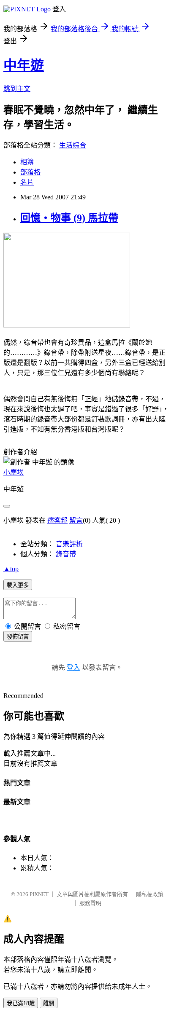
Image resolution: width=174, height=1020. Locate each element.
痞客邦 (57, 520)
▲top (11, 568)
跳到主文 (16, 88)
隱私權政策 (149, 894)
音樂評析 (69, 544)
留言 (76, 520)
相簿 (27, 162)
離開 (48, 1003)
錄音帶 (66, 554)
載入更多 (18, 585)
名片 (27, 182)
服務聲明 (90, 903)
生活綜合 (72, 145)
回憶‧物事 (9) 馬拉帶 (69, 217)
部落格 (30, 172)
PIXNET (39, 894)
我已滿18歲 (21, 1003)
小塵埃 (13, 472)
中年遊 (23, 65)
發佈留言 (18, 636)
